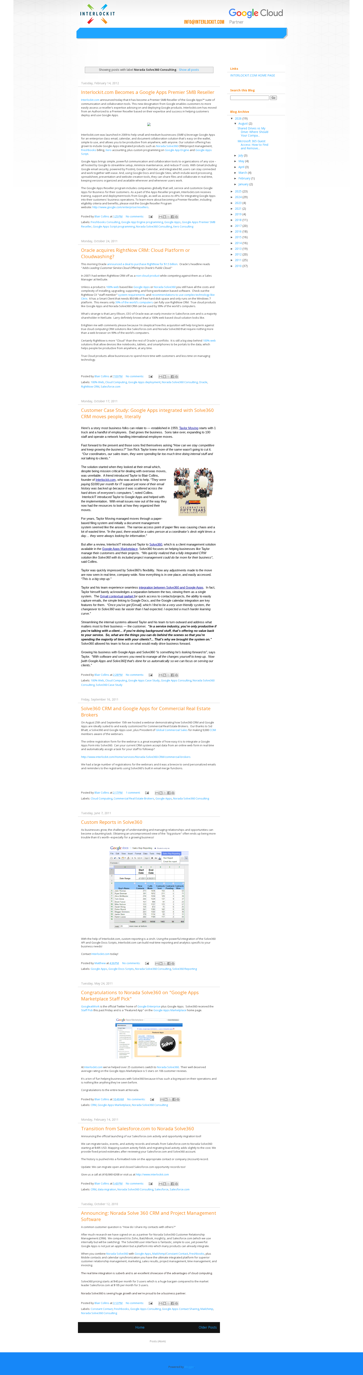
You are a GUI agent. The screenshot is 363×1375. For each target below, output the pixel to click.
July (241, 155)
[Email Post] (150, 216)
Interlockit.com (94, 55)
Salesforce (161, 1189)
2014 (238, 243)
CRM (93, 1105)
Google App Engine (177, 150)
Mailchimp (158, 1253)
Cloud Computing (116, 382)
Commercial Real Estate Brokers (134, 798)
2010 (238, 266)
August (243, 123)
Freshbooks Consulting (105, 222)
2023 (238, 203)
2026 (238, 118)
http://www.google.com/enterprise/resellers (120, 207)
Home (140, 1327)
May (241, 161)
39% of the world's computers (134, 302)
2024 (238, 197)
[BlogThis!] (164, 217)
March (243, 173)
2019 (238, 214)
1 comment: (133, 792)
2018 (238, 220)
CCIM (213, 730)
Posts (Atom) (158, 1341)
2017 (238, 226)
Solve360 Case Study (109, 685)
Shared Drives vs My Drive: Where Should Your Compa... (253, 131)
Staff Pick (87, 1010)
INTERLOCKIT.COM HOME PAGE (252, 75)
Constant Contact (177, 1253)
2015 (238, 237)
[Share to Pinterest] (176, 217)
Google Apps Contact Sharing (180, 1309)
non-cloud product (147, 275)
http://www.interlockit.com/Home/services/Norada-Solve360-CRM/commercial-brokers (136, 757)
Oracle (203, 382)
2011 (238, 260)
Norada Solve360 (167, 146)
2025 (238, 191)
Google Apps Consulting (176, 680)
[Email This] (160, 217)
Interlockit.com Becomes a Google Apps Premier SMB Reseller (147, 92)
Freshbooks (89, 150)
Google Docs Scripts (121, 969)
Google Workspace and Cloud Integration (159, 9)
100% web (112, 287)
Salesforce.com (110, 386)
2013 (238, 249)
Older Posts (208, 1327)
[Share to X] (168, 217)
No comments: (135, 216)
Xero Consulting (183, 226)
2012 (238, 254)
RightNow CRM (90, 386)
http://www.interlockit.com (152, 1174)
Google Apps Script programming (114, 226)
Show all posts (189, 70)
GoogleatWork (90, 1006)
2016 (238, 231)
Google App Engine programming (142, 222)
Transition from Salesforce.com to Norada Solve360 (137, 1128)
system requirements (131, 295)
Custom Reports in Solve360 (111, 822)
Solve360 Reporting (184, 969)
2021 (238, 208)
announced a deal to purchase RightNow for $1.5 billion (142, 264)
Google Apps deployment (144, 382)
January (243, 184)
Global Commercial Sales (172, 730)
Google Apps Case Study (144, 680)
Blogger (189, 1367)
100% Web (97, 382)
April (241, 167)
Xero (108, 150)
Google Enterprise (148, 1006)
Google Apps (172, 222)
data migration (107, 1189)
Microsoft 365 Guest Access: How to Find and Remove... (253, 144)
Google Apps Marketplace (169, 1010)
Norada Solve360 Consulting (154, 226)
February (244, 178)
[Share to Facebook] (172, 217)
